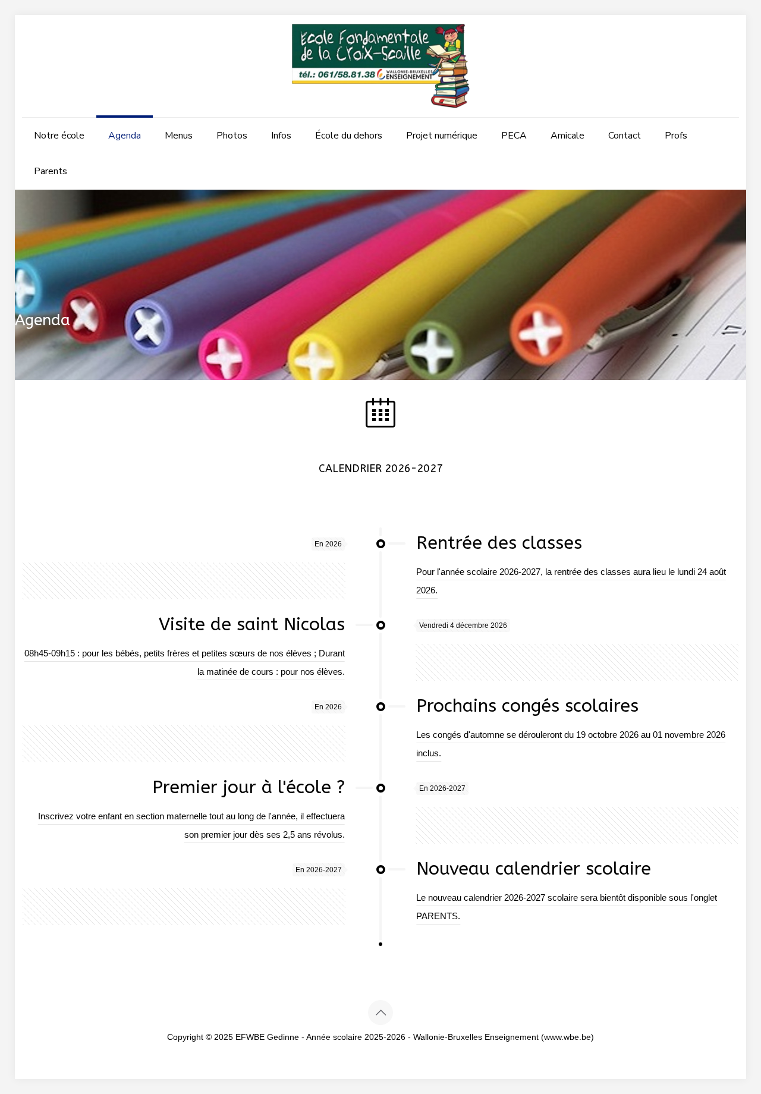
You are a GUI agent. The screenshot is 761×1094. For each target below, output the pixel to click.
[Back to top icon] (380, 1012)
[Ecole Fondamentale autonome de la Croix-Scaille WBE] (380, 66)
